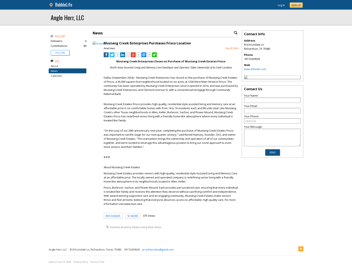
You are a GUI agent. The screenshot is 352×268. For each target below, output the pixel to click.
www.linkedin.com (255, 69)
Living (143, 227)
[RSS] (300, 248)
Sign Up (296, 5)
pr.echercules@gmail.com (158, 249)
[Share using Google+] (133, 56)
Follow (60, 52)
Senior (158, 227)
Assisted (115, 227)
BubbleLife (63, 4)
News (54, 71)
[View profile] (99, 43)
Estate (135, 227)
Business (126, 227)
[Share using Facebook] (106, 56)
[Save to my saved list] (154, 56)
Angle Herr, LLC (67, 17)
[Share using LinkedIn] (122, 56)
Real (150, 227)
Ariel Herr (109, 48)
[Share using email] (143, 56)
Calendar (56, 76)
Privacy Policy (81, 261)
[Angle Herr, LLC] (246, 78)
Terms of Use (97, 261)
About (54, 66)
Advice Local (55, 261)
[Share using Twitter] (112, 56)
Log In (281, 5)
